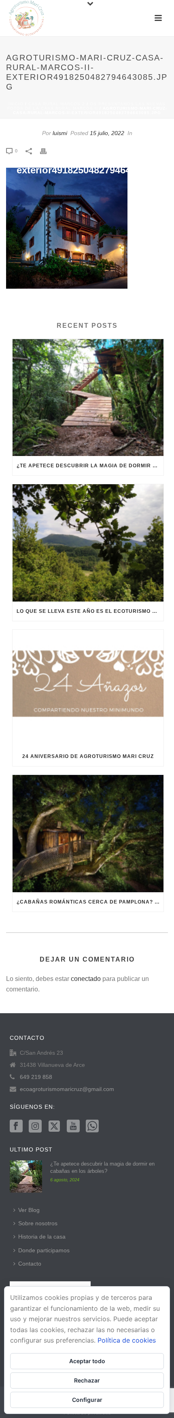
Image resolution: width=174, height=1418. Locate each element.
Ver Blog (29, 1210)
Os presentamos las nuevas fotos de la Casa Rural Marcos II (86, 106)
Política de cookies (127, 1340)
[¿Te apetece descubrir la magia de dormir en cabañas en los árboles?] (88, 397)
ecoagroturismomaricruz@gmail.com (67, 1089)
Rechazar (87, 1380)
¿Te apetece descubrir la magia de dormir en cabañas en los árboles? (90, 466)
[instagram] (35, 1126)
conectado (86, 978)
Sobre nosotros (37, 1223)
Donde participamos (44, 1250)
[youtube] (73, 1126)
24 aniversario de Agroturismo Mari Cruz (88, 756)
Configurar (87, 1399)
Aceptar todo (87, 1361)
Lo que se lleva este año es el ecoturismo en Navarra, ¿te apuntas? (90, 611)
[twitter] (54, 1126)
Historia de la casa (42, 1236)
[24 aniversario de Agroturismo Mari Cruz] (88, 688)
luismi (60, 133)
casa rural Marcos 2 (56, 104)
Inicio (15, 104)
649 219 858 (36, 1077)
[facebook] (16, 1126)
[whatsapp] (92, 1126)
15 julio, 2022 (107, 133)
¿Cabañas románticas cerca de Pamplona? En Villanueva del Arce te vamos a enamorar (90, 902)
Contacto (29, 1263)
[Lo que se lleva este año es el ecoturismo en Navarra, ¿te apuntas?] (88, 542)
